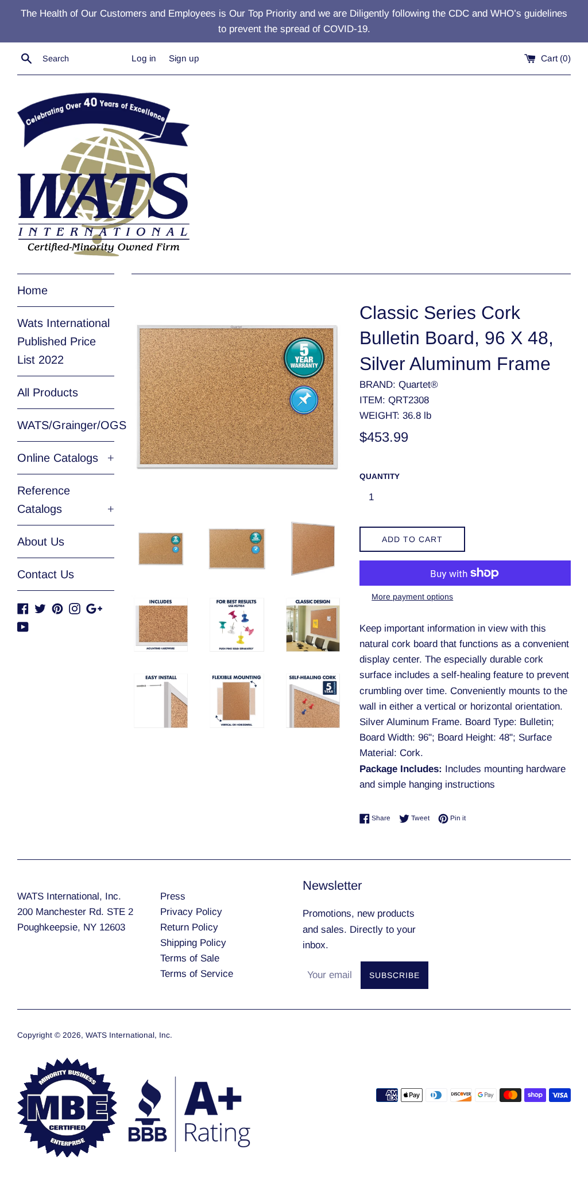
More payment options (412, 596)
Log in (143, 58)
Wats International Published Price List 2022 (63, 341)
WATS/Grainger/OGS (65, 425)
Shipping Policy (193, 942)
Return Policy (189, 927)
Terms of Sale (189, 958)
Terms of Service (196, 973)
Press (172, 896)
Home (32, 290)
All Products (47, 392)
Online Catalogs (65, 457)
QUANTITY (379, 476)
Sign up (184, 58)
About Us (40, 541)
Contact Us (45, 574)
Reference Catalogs (65, 499)
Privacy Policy (191, 911)
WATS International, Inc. (129, 1035)
